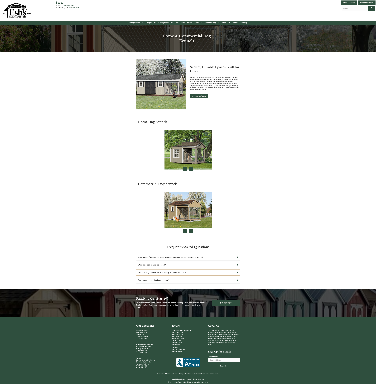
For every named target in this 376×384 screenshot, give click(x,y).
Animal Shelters (193, 23)
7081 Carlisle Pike (142, 332)
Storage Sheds (134, 23)
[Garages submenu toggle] (155, 22)
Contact (235, 23)
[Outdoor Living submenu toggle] (219, 22)
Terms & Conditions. (185, 382)
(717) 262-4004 (74, 8)
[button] (371, 8)
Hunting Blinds (163, 23)
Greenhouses (180, 23)
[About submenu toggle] (229, 22)
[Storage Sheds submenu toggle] (143, 22)
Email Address (213, 356)
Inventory (243, 23)
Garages (149, 23)
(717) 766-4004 (69, 6)
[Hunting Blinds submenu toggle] (172, 22)
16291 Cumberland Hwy (144, 362)
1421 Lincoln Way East (143, 346)
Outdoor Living (210, 23)
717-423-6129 (142, 366)
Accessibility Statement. (200, 382)
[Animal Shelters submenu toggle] (202, 22)
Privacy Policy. (173, 382)
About (224, 23)
